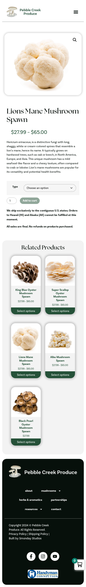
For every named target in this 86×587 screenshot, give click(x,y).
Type (15, 187)
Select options (26, 311)
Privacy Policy (18, 534)
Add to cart (30, 200)
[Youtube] (54, 556)
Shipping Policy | (39, 534)
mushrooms (48, 491)
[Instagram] (43, 556)
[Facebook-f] (31, 556)
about (28, 491)
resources (31, 509)
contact (56, 509)
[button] (75, 12)
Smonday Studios (30, 538)
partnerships (59, 500)
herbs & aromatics (30, 500)
